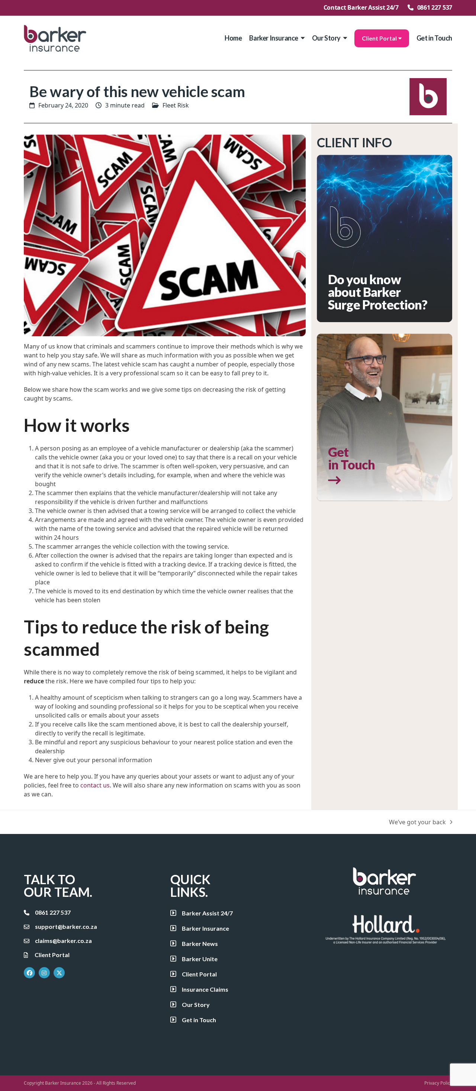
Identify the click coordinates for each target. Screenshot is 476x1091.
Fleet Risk (176, 105)
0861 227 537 (434, 7)
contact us (95, 785)
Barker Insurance (63, 1083)
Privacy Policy (438, 1083)
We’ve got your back (417, 822)
